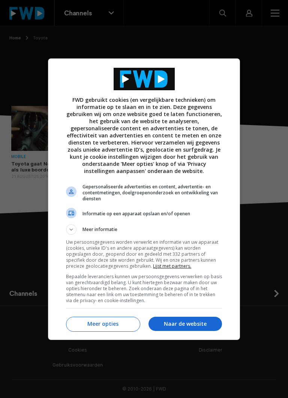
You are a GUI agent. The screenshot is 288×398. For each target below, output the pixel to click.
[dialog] (144, 199)
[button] (144, 229)
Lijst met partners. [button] (172, 266)
